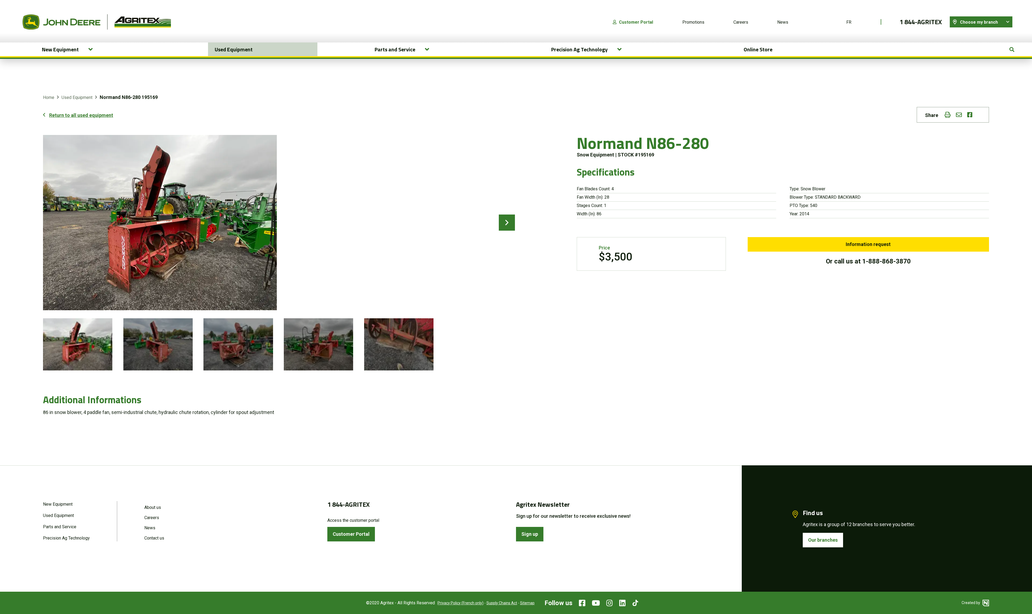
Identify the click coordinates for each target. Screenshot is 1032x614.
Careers (740, 22)
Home (48, 97)
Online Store (758, 49)
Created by (971, 603)
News (782, 22)
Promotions (693, 22)
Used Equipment (234, 49)
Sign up (529, 534)
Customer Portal (636, 22)
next (507, 223)
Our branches (823, 540)
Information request (868, 244)
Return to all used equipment (81, 115)
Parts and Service (59, 526)
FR (848, 22)
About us (152, 507)
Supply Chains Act (501, 603)
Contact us (154, 538)
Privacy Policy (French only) (460, 603)
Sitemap (527, 603)
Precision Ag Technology (66, 538)
